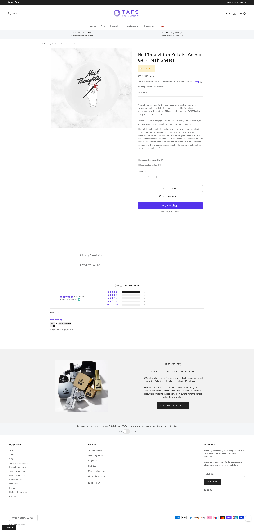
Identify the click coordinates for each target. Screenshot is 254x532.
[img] (56, 319)
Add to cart (170, 188)
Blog (11, 458)
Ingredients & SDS (90, 264)
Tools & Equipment (131, 26)
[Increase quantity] (156, 177)
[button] (112, 292)
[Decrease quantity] (141, 177)
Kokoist (144, 92)
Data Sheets (14, 483)
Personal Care (149, 26)
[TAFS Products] (127, 13)
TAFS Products (20, 524)
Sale (162, 26)
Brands (93, 26)
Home (39, 44)
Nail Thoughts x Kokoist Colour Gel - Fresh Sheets (61, 44)
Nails (103, 26)
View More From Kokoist (173, 405)
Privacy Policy (15, 479)
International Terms (17, 467)
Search (12, 450)
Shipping (141, 86)
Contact (12, 496)
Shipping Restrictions (91, 255)
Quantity (142, 171)
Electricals (114, 26)
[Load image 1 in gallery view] (91, 88)
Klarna (12, 488)
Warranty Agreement (18, 471)
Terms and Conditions (18, 463)
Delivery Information (18, 492)
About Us (13, 454)
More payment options (170, 212)
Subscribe (212, 482)
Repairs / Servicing (17, 475)
